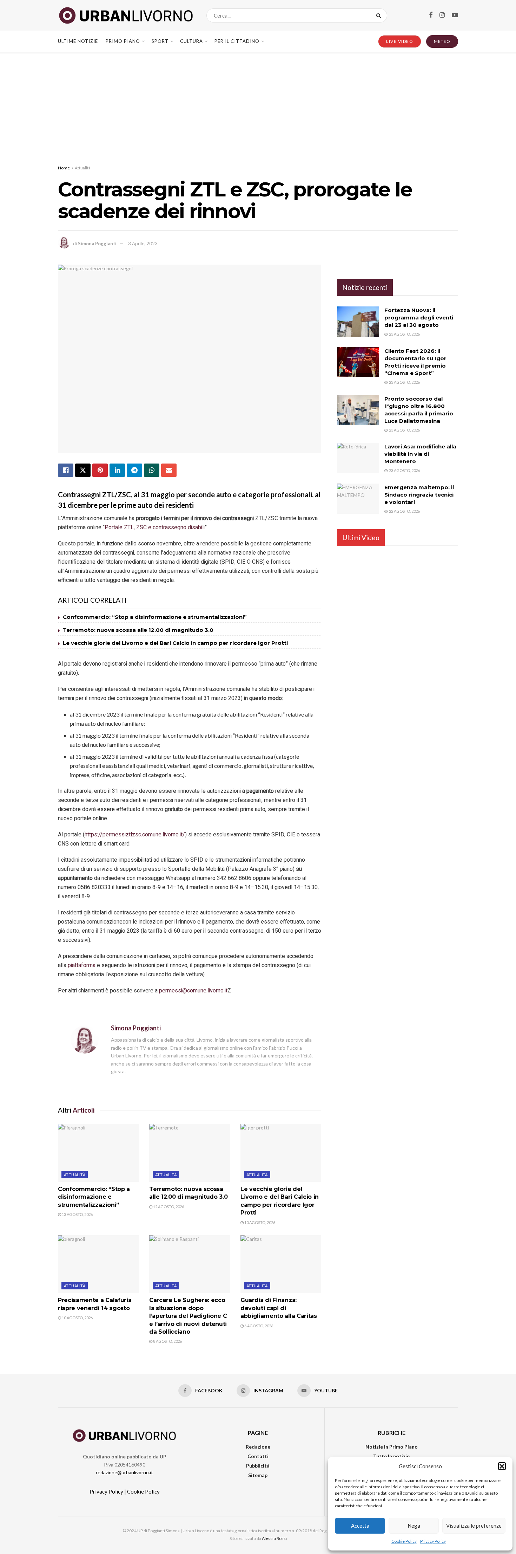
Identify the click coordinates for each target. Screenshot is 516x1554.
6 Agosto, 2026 (258, 1325)
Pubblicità (258, 1466)
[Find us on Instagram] (442, 15)
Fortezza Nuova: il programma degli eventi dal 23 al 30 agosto (418, 317)
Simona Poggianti (97, 243)
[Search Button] (380, 15)
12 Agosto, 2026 (168, 1206)
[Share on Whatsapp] (151, 470)
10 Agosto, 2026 (259, 1222)
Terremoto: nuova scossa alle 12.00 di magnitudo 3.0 (138, 630)
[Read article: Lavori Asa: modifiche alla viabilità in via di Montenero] (358, 458)
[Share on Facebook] (65, 470)
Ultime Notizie (78, 41)
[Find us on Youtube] (455, 15)
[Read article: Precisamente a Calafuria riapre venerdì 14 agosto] (98, 1264)
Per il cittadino (236, 41)
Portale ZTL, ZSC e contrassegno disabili (155, 527)
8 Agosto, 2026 (167, 1341)
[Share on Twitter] (83, 470)
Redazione (258, 1447)
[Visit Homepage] (126, 15)
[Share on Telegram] (134, 470)
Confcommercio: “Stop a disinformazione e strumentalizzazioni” (155, 617)
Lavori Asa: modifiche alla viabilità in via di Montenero (420, 454)
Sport (160, 41)
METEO (442, 41)
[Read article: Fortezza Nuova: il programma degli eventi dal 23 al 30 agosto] (358, 321)
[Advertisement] (258, 104)
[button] (501, 1466)
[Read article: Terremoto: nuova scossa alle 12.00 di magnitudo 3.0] (189, 1152)
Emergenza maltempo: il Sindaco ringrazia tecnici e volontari (419, 494)
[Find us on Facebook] (430, 15)
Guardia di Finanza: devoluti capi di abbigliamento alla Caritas (278, 1308)
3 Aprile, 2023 (143, 243)
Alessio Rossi (274, 1538)
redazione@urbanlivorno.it (124, 1472)
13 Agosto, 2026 (77, 1214)
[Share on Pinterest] (100, 470)
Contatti (258, 1456)
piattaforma (81, 965)
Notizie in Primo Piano (391, 1447)
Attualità (83, 167)
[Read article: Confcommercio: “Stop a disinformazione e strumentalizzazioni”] (98, 1152)
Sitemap (257, 1475)
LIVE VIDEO (399, 41)
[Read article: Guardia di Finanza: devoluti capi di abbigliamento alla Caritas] (280, 1264)
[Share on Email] (169, 470)
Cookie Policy (404, 1541)
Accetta (360, 1525)
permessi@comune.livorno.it (193, 990)
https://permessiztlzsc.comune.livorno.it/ (135, 834)
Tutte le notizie (391, 1456)
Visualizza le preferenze (474, 1525)
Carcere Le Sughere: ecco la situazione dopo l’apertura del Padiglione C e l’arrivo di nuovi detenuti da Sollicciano (188, 1316)
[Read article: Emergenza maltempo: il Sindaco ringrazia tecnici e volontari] (358, 499)
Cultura (191, 41)
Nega (414, 1525)
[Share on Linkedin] (117, 470)
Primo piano (123, 41)
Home (64, 167)
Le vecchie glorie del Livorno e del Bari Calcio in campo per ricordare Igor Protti (175, 643)
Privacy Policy (433, 1541)
